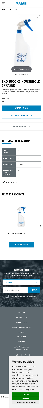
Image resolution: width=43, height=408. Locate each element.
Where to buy (21, 108)
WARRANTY (21, 337)
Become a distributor (21, 116)
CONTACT (21, 342)
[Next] (39, 226)
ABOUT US (22, 332)
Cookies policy (5, 397)
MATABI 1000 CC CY (16, 233)
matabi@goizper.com (21, 347)
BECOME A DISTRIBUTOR (21, 327)
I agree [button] (26, 394)
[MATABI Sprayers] (21, 3)
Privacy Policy (33, 296)
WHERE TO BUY (21, 322)
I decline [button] (25, 398)
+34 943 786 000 (22, 349)
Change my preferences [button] (26, 402)
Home (4, 9)
